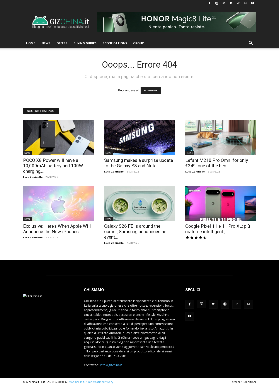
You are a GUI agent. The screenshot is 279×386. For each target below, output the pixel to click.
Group (138, 43)
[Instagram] (216, 3)
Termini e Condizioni (243, 382)
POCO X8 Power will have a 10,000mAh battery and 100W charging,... (53, 166)
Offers (61, 43)
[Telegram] (231, 3)
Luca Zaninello (33, 177)
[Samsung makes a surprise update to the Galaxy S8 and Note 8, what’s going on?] (139, 137)
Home (30, 43)
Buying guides (85, 43)
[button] (250, 43)
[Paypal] (224, 3)
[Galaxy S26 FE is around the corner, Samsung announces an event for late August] (139, 203)
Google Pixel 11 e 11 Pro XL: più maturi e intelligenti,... (217, 229)
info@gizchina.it (111, 365)
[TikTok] (238, 3)
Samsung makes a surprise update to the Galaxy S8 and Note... (138, 163)
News (45, 43)
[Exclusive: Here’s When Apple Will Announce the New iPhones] (58, 203)
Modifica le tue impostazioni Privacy (91, 382)
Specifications (115, 43)
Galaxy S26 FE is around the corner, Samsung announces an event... (135, 232)
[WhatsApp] (245, 3)
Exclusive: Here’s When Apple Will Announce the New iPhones (57, 229)
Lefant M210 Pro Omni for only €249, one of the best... (216, 163)
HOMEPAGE (151, 90)
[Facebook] (209, 3)
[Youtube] (252, 3)
